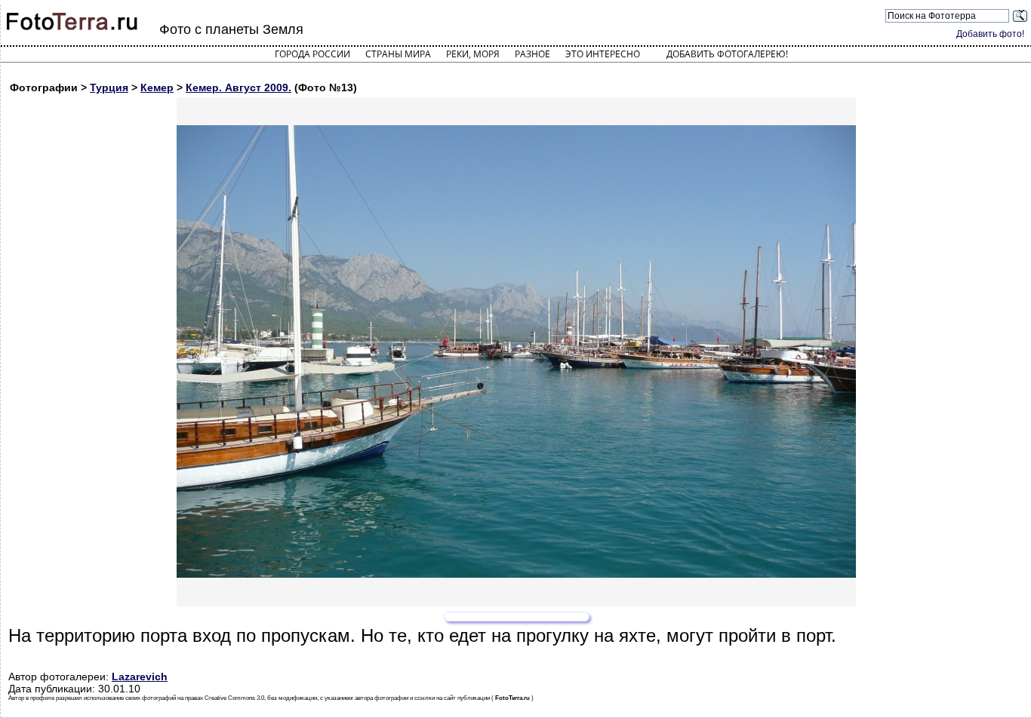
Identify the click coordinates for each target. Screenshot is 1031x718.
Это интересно (602, 54)
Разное (532, 54)
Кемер (157, 87)
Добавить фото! (990, 34)
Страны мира (398, 54)
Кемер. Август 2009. (238, 87)
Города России (312, 54)
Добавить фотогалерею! (727, 54)
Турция (109, 87)
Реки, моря (473, 54)
